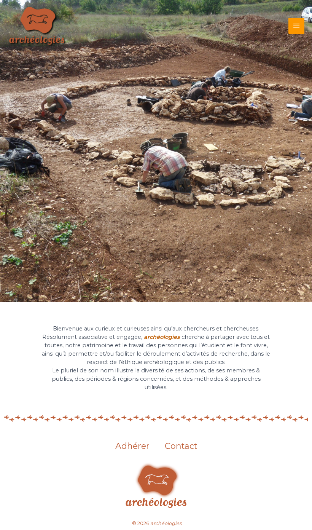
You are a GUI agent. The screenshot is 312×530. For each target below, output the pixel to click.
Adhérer (132, 446)
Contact (181, 446)
